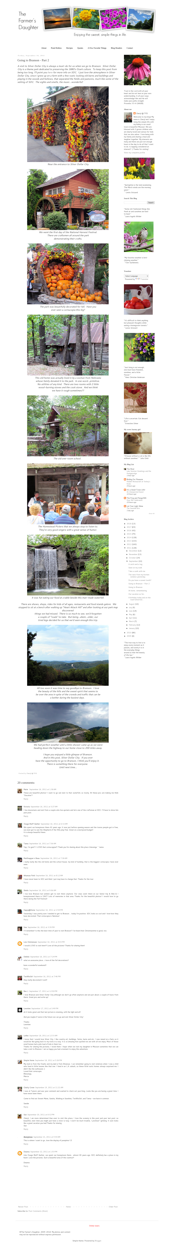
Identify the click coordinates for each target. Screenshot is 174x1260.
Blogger (98, 1240)
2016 (129, 530)
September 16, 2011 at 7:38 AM (53, 858)
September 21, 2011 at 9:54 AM (46, 1137)
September (133, 561)
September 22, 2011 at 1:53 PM (43, 1151)
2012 (129, 544)
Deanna (27, 1151)
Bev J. (26, 991)
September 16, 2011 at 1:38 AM (42, 789)
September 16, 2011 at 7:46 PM (47, 976)
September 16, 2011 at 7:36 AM (42, 843)
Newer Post (23, 1206)
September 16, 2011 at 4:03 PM (51, 942)
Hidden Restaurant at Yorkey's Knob (138, 482)
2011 (129, 548)
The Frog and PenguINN (136, 498)
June (131, 611)
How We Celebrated (134, 500)
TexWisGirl (28, 976)
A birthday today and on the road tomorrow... (139, 598)
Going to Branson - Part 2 (139, 583)
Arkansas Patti (29, 875)
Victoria (27, 806)
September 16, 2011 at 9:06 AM (42, 890)
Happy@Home (29, 910)
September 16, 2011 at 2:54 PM (49, 910)
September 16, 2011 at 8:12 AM (49, 875)
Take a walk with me (136, 571)
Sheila (26, 890)
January (132, 628)
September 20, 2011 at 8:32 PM (40, 1114)
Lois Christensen (30, 942)
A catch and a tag (135, 564)
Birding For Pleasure (135, 479)
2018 (129, 523)
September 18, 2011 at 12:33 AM (43, 1035)
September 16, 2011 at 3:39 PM (41, 927)
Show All (152, 513)
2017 (129, 527)
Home (68, 1206)
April (131, 618)
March (131, 621)
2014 (129, 537)
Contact (130, 48)
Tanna (26, 843)
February (132, 625)
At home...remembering (137, 590)
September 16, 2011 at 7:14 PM (43, 956)
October (132, 557)
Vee (25, 927)
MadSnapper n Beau (32, 858)
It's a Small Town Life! (136, 489)
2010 (129, 632)
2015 (129, 534)
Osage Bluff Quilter (32, 824)
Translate (144, 279)
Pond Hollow (56, 48)
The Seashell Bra (133, 508)
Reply (26, 799)
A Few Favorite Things (97, 48)
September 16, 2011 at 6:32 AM (54, 824)
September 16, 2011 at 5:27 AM (44, 806)
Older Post (113, 1206)
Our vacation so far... (136, 594)
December (133, 551)
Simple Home (29, 1060)
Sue (25, 1114)
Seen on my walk (135, 567)
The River (130, 469)
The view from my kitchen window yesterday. (138, 575)
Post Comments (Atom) (38, 1211)
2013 (129, 541)
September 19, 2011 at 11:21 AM (49, 1087)
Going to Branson (135, 587)
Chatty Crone (29, 1087)
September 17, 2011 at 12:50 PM (43, 991)
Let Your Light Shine (135, 506)
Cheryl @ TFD (142, 113)
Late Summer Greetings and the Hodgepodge (139, 472)
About (43, 48)
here (50, 72)
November (133, 554)
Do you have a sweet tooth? (139, 580)
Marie (26, 789)
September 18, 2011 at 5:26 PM (48, 1060)
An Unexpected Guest (135, 492)
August (132, 604)
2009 (129, 636)
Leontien (27, 1008)
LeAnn (26, 1035)
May (131, 614)
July (130, 607)
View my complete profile (134, 152)
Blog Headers (116, 48)
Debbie (26, 956)
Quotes (80, 48)
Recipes (69, 48)
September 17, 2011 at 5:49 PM (44, 1008)
